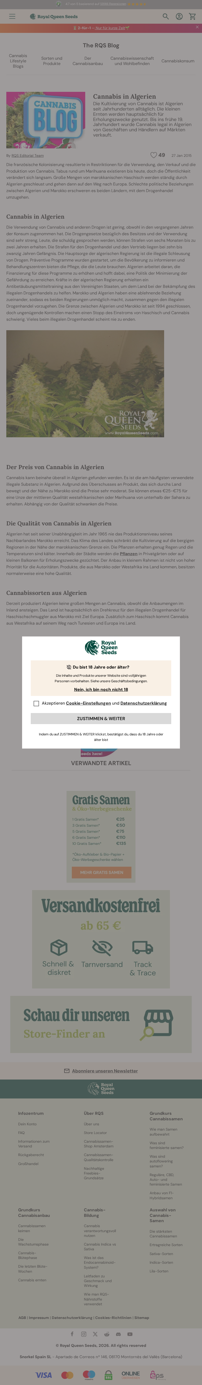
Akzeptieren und (104, 703)
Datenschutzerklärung (143, 703)
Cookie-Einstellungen (88, 703)
